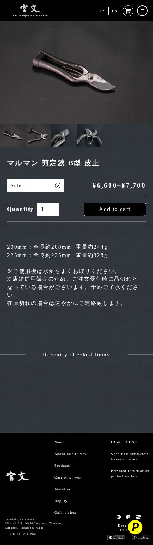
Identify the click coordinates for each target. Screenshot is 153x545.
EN (114, 10)
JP (102, 10)
